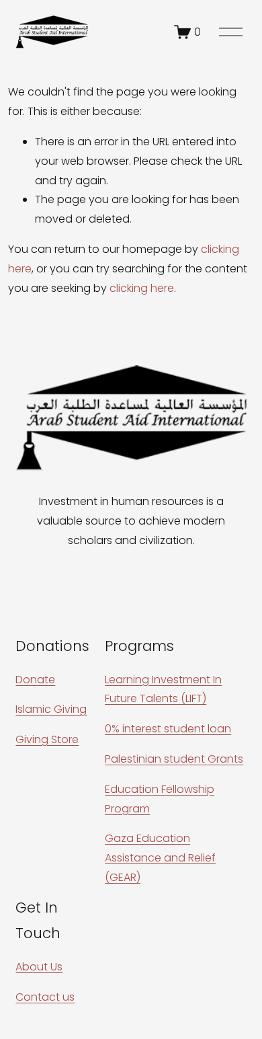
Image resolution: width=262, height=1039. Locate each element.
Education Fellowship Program (159, 798)
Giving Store (47, 739)
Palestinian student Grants (174, 759)
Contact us (45, 997)
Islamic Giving (51, 709)
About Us (38, 966)
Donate (35, 679)
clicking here (142, 288)
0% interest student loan (168, 728)
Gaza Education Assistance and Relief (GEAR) (160, 858)
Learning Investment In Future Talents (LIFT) (163, 689)
